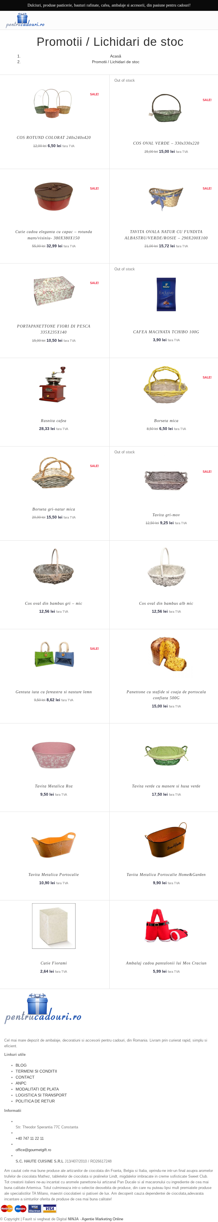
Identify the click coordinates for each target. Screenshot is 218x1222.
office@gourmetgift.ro (33, 1150)
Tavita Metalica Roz (54, 786)
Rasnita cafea (53, 421)
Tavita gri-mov (166, 515)
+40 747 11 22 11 (30, 1138)
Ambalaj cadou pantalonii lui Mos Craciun (166, 963)
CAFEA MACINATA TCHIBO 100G (166, 332)
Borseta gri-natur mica (53, 509)
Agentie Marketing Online (102, 1219)
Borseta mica (166, 421)
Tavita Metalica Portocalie (53, 875)
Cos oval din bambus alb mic (166, 603)
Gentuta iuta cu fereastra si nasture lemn (54, 692)
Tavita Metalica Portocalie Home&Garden (166, 875)
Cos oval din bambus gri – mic (53, 603)
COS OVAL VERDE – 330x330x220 (166, 143)
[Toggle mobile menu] (209, 20)
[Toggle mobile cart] (197, 20)
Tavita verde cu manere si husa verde (166, 786)
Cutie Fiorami (54, 963)
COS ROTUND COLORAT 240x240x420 (54, 137)
